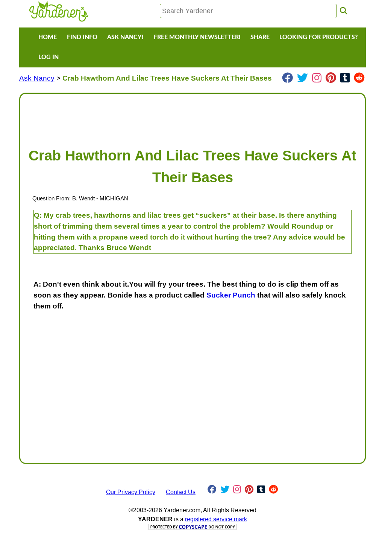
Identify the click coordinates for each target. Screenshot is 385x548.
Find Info (82, 37)
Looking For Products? (318, 37)
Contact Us (181, 492)
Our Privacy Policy (130, 492)
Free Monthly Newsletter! (197, 37)
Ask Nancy (37, 78)
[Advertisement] (192, 117)
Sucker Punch (230, 295)
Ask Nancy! (125, 37)
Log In (48, 57)
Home (47, 37)
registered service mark (216, 519)
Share (260, 37)
